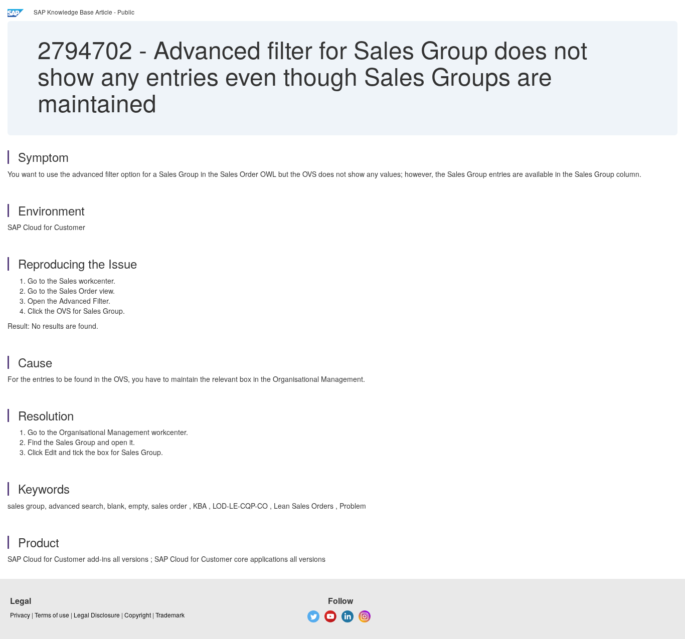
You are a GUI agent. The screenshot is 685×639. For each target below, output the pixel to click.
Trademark (170, 614)
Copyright (137, 614)
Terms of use (52, 614)
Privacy (20, 614)
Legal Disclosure (97, 614)
